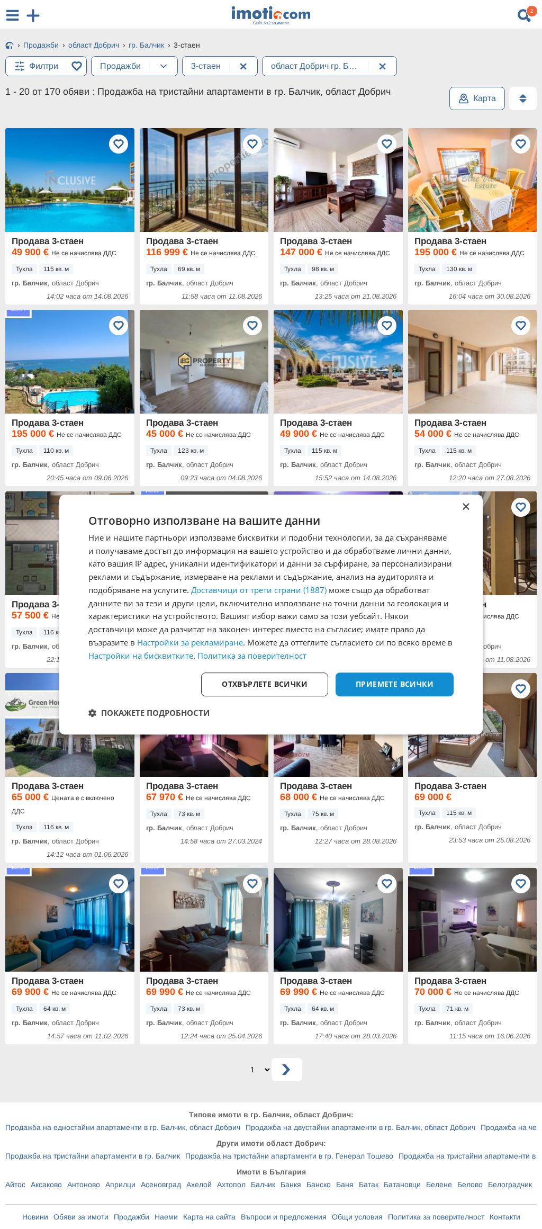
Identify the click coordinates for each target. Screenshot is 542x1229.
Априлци (120, 1184)
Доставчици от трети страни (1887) (259, 590)
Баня (345, 1184)
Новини (35, 1217)
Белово (470, 1184)
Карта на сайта (209, 1217)
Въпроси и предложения (284, 1217)
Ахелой (199, 1184)
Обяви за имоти (81, 1217)
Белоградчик (510, 1184)
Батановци (402, 1184)
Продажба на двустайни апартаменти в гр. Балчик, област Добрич (360, 1127)
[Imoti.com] (9, 46)
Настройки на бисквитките (140, 655)
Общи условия (357, 1217)
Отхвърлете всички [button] (265, 684)
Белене (439, 1184)
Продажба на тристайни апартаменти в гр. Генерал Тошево (289, 1156)
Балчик (263, 1184)
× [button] (465, 507)
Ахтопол (231, 1184)
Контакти (505, 1217)
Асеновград (161, 1184)
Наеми (166, 1217)
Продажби (131, 1217)
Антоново (83, 1184)
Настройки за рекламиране (190, 642)
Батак (368, 1184)
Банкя (291, 1184)
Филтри (43, 65)
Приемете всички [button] (394, 684)
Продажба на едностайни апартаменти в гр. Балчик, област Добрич (122, 1127)
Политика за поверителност (436, 1217)
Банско (318, 1184)
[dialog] (271, 615)
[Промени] (163, 66)
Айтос (15, 1184)
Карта (484, 98)
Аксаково (46, 1184)
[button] (149, 713)
